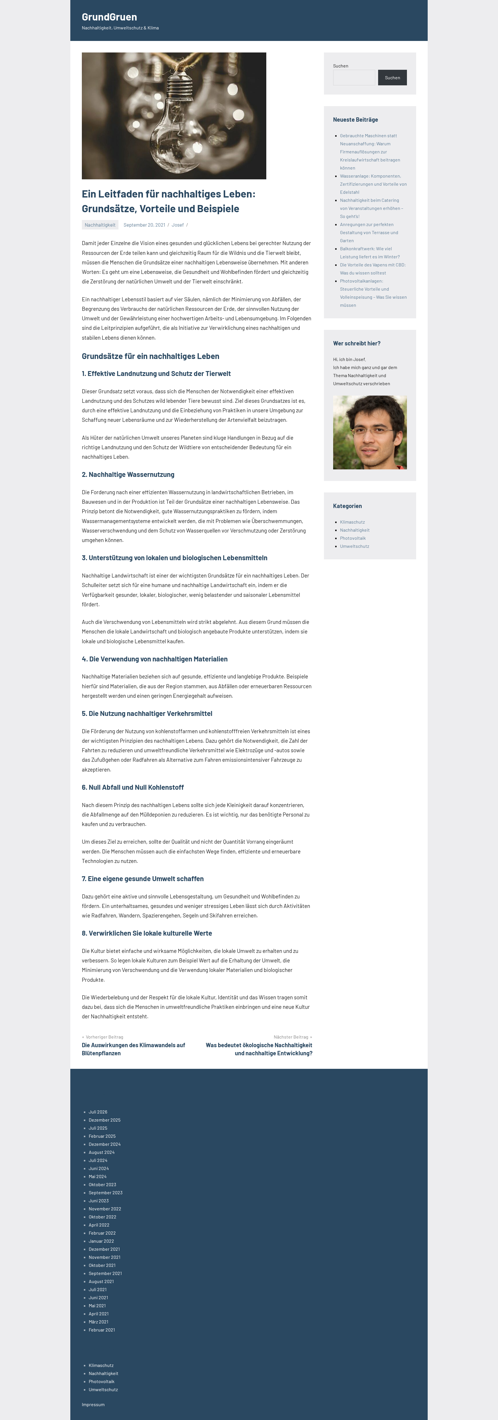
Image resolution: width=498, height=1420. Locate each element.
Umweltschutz (354, 546)
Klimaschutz (352, 521)
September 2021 (105, 1273)
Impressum (93, 1404)
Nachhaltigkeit (100, 224)
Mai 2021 (97, 1305)
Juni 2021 (98, 1297)
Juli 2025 (98, 1128)
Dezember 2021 (104, 1249)
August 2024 (102, 1152)
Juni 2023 (99, 1200)
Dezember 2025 (104, 1119)
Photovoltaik (353, 538)
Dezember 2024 (105, 1144)
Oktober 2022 (102, 1216)
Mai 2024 (98, 1176)
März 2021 (98, 1321)
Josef (178, 224)
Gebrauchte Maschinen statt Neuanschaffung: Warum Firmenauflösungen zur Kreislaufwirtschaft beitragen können (370, 151)
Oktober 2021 (102, 1265)
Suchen (340, 65)
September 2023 (105, 1192)
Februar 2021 (102, 1329)
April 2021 (99, 1313)
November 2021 (104, 1257)
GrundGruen (109, 16)
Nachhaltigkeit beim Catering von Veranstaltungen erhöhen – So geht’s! (371, 208)
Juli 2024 (98, 1160)
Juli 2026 (98, 1111)
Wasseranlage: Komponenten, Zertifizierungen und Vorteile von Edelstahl (373, 184)
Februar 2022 (102, 1232)
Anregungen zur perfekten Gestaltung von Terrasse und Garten (369, 232)
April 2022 (99, 1224)
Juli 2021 (98, 1289)
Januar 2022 (101, 1241)
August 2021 (101, 1281)
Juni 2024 (99, 1168)
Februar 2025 (102, 1136)
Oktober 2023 (102, 1184)
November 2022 (105, 1208)
